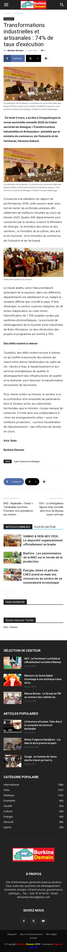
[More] (46, 58)
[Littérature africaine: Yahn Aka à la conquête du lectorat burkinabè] (12, 726)
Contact (33, 937)
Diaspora (12, 934)
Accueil (7, 13)
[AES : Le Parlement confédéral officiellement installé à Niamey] (12, 663)
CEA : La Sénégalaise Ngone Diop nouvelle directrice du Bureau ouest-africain (51, 509)
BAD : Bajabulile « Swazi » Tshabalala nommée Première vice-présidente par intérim (18, 509)
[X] (33, 921)
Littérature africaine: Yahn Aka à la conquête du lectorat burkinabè (43, 725)
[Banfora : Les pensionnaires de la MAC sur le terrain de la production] (12, 557)
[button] (6, 5)
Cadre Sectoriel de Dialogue (27, 461)
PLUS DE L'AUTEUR (45, 527)
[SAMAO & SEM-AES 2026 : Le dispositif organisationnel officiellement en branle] (12, 540)
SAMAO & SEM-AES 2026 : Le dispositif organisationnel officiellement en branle (43, 540)
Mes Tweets (11, 627)
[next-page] (11, 591)
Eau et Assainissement (31, 934)
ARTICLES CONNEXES (18, 527)
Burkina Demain (15, 50)
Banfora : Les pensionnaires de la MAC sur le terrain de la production (42, 557)
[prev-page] (6, 591)
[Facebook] (24, 921)
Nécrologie (51, 934)
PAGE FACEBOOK (15, 602)
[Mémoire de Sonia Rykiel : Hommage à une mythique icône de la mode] (12, 680)
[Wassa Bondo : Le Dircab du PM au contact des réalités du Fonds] (12, 698)
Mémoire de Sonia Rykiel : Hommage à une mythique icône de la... (42, 679)
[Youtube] (43, 921)
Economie (19, 13)
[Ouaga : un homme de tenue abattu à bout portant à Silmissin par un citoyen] (12, 761)
